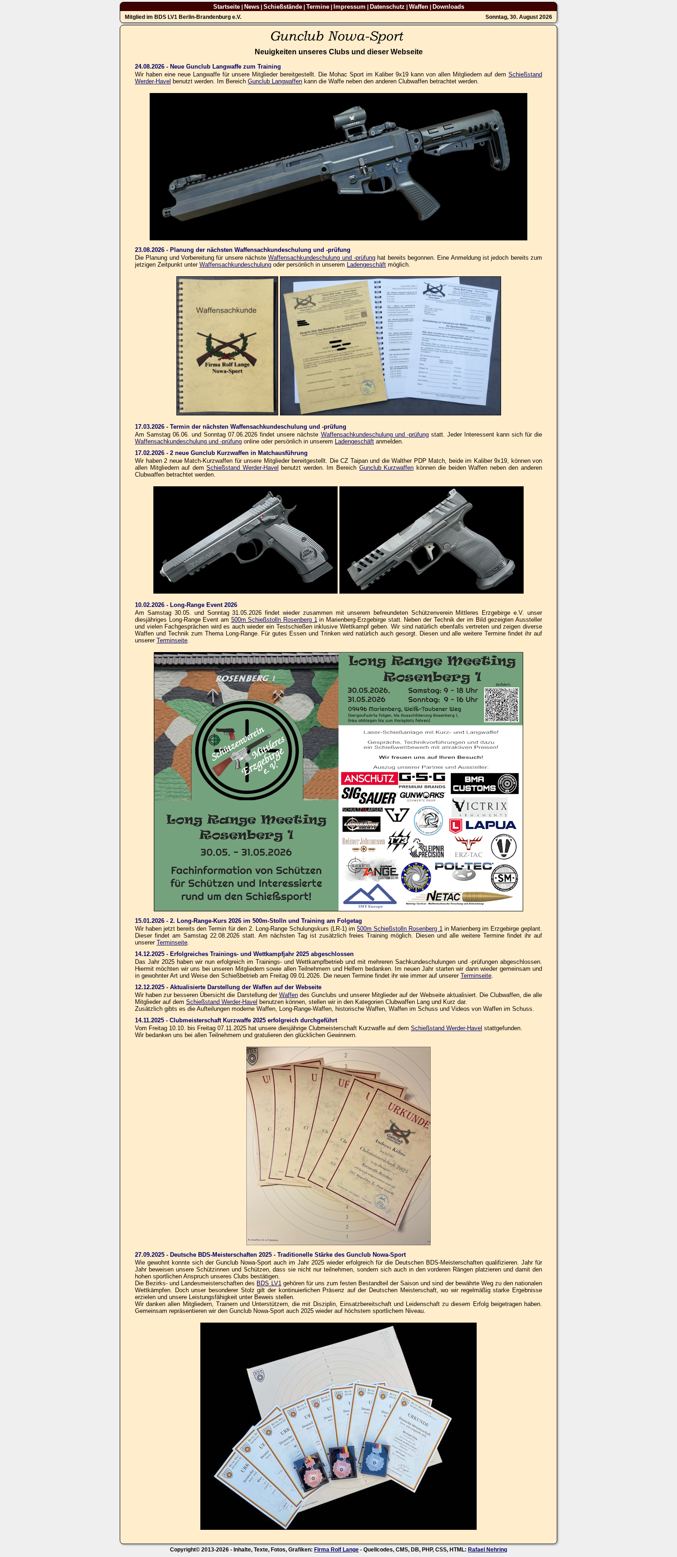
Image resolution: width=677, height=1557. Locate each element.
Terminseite (172, 640)
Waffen (418, 6)
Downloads (448, 6)
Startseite (226, 6)
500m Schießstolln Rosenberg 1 (274, 619)
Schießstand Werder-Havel (242, 467)
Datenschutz (387, 6)
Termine (317, 6)
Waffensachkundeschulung (235, 264)
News (251, 6)
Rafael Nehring (487, 1549)
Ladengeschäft (366, 264)
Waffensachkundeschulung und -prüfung (321, 257)
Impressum (349, 6)
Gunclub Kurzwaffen (386, 467)
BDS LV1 (269, 1283)
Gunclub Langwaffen (275, 81)
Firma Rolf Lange (336, 1549)
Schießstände (282, 6)
